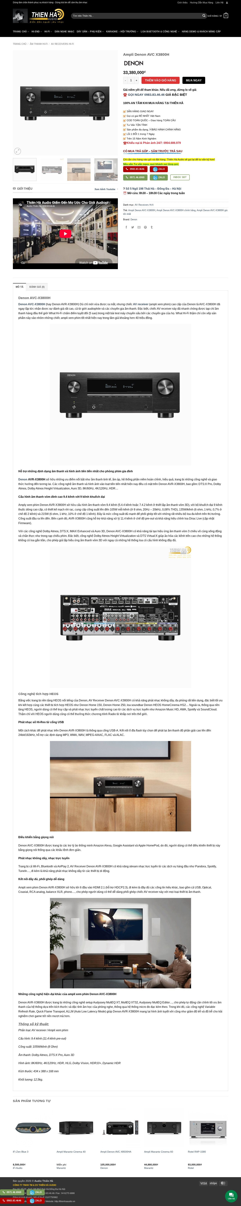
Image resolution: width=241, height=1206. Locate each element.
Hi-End (36, 31)
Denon (134, 219)
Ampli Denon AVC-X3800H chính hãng (175, 210)
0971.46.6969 (136, 177)
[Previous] (19, 102)
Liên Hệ (219, 2)
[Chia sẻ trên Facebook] (126, 227)
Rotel (191, 1168)
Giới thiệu (182, 2)
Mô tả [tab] (19, 287)
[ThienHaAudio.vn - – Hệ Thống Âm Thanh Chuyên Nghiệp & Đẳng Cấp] (38, 16)
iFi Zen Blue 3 (20, 1151)
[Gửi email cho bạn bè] (139, 227)
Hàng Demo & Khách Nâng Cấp (201, 31)
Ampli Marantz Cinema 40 (71, 1151)
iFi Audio (17, 1168)
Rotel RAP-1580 (197, 1151)
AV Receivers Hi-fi (62, 44)
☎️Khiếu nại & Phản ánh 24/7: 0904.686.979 (152, 142)
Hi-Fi (47, 31)
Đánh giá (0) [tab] (36, 287)
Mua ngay (194, 80)
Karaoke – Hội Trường (121, 31)
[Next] (111, 102)
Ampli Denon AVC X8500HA (115, 1151)
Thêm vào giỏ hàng (160, 80)
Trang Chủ (20, 31)
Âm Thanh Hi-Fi (39, 44)
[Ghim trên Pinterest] (145, 227)
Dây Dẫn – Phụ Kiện (89, 31)
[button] (227, 2)
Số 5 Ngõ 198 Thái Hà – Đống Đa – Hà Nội (153, 188)
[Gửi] (204, 16)
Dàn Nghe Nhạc (64, 31)
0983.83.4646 (136, 169)
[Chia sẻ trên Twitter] (133, 227)
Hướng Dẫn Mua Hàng (201, 2)
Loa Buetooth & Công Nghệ (159, 31)
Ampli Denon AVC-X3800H (141, 210)
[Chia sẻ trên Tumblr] (152, 227)
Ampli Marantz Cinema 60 (158, 1151)
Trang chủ (19, 44)
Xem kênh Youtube (105, 189)
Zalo (161, 169)
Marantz (61, 1168)
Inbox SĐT (179, 177)
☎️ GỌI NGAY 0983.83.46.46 (144, 94)
